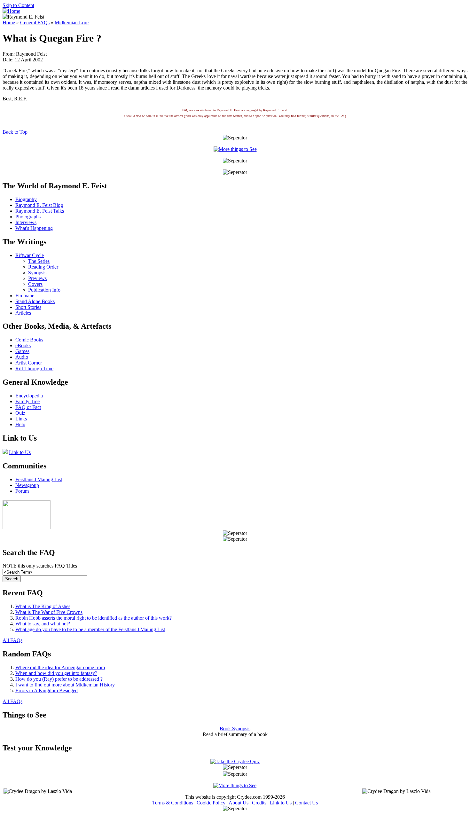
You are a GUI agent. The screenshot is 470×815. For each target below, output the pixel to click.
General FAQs (35, 22)
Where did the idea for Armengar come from (60, 667)
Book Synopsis (235, 728)
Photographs (28, 216)
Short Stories (28, 307)
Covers (35, 284)
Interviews (25, 222)
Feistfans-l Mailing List (38, 479)
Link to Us (20, 452)
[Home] (11, 11)
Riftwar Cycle (29, 255)
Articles (23, 313)
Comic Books (29, 339)
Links (21, 418)
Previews (37, 278)
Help (20, 424)
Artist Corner (28, 362)
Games (22, 351)
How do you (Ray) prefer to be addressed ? (59, 679)
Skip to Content (18, 5)
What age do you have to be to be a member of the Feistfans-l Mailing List (90, 629)
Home (9, 22)
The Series (39, 261)
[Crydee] (27, 527)
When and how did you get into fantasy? (56, 673)
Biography (26, 199)
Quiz (20, 413)
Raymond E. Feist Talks (39, 211)
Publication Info (44, 290)
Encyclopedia (29, 395)
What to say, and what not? (42, 623)
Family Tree (27, 401)
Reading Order (43, 267)
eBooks (23, 345)
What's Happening (34, 228)
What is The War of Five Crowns (48, 612)
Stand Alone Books (35, 301)
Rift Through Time (34, 368)
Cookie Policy (211, 802)
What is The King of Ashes (42, 606)
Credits (259, 802)
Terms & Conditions (172, 802)
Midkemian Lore (72, 22)
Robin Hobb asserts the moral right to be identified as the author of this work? (93, 618)
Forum (22, 491)
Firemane (24, 295)
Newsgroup (27, 485)
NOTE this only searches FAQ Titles (40, 565)
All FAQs (12, 640)
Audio (21, 357)
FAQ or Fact (28, 407)
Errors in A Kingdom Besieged (46, 690)
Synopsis (37, 272)
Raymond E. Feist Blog (39, 205)
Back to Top (15, 132)
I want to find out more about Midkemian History (65, 684)
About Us (238, 802)
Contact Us (306, 802)
